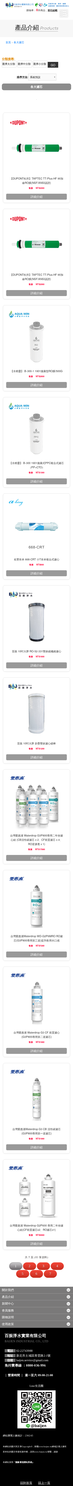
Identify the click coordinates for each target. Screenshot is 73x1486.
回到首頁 (26, 1483)
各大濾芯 (19, 42)
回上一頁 (44, 1483)
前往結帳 (52, 10)
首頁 (8, 42)
